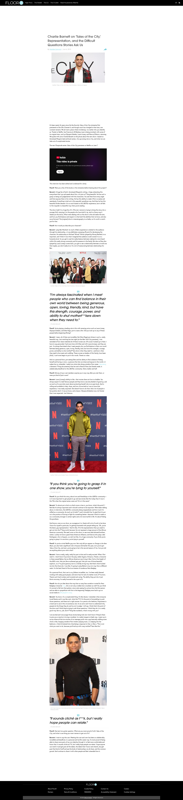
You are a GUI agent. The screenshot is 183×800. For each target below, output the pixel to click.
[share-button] (105, 49)
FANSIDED (87, 792)
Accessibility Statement (108, 792)
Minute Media (88, 797)
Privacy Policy (68, 789)
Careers (126, 789)
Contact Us (104, 789)
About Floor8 (52, 789)
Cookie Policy (88, 789)
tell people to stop (66, 593)
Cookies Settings (129, 792)
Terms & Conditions (70, 792)
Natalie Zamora (55, 49)
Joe (64, 586)
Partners (50, 792)
